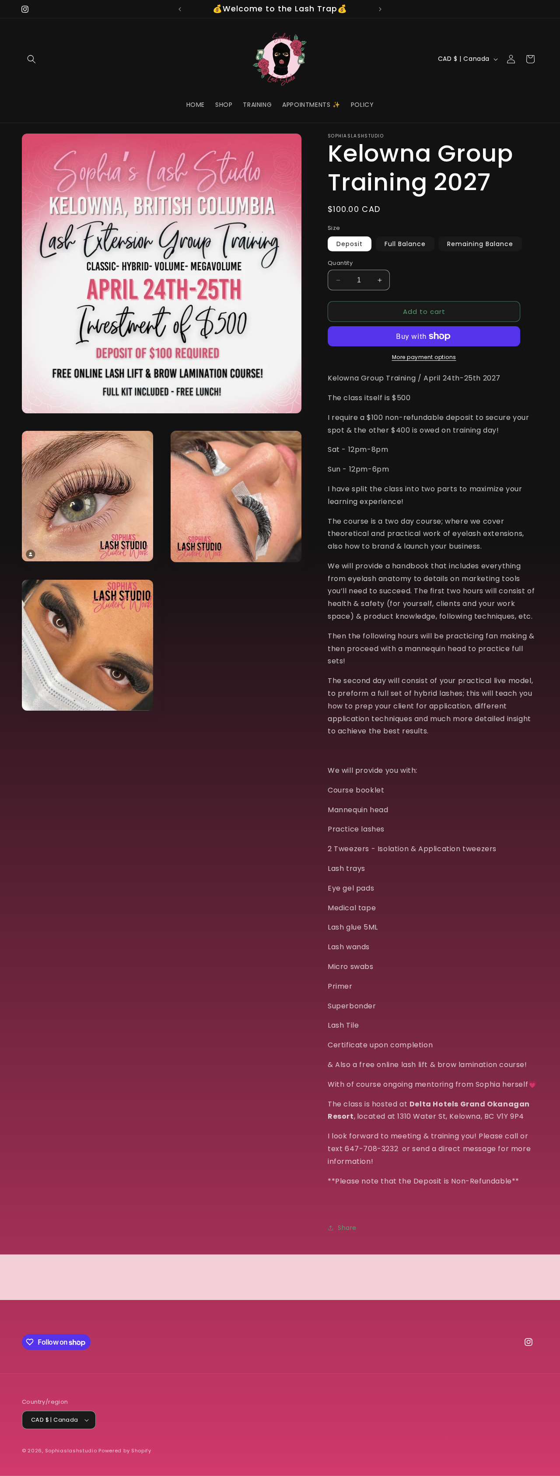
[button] (31, 59)
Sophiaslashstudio (71, 1450)
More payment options (424, 357)
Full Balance (405, 244)
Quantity (340, 263)
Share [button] (347, 1227)
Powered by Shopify (124, 1450)
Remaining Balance (480, 244)
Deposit (349, 244)
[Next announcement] (380, 9)
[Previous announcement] (179, 9)
